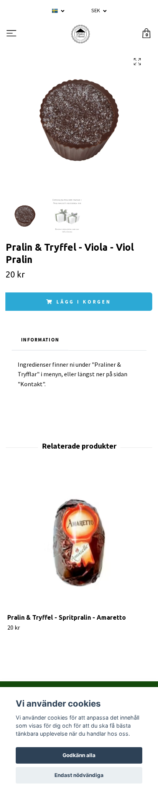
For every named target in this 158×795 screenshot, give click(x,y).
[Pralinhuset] (80, 34)
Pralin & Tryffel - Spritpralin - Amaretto (66, 617)
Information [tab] (40, 339)
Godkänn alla (79, 755)
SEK (96, 10)
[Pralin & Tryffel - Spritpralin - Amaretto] (79, 542)
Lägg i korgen (83, 302)
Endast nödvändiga (79, 775)
